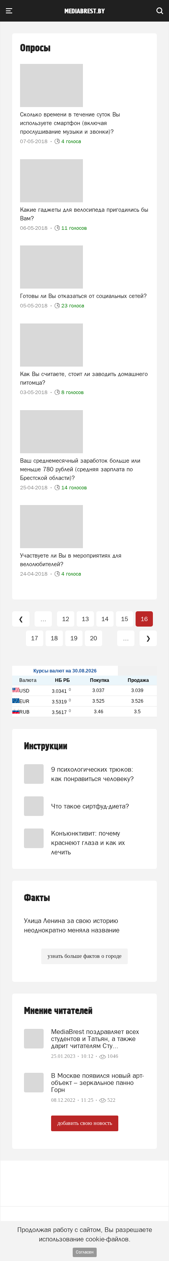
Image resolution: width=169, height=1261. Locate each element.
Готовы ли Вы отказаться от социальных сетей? (83, 296)
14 (104, 619)
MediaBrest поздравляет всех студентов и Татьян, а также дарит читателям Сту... (95, 1038)
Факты (37, 898)
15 (124, 619)
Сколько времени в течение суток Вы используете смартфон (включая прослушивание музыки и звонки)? (70, 123)
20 (93, 638)
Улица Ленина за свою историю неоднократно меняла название (71, 925)
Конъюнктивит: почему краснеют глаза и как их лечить (88, 842)
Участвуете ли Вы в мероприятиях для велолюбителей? (70, 559)
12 (65, 619)
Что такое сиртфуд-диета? (90, 806)
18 (54, 638)
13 (85, 619)
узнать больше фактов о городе (84, 956)
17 (34, 638)
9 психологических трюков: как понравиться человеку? (92, 774)
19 (73, 638)
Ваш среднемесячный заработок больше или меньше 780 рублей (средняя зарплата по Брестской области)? (80, 469)
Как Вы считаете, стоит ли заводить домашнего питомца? (84, 378)
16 (144, 619)
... (43, 619)
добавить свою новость (84, 1123)
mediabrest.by (84, 11)
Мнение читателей (58, 1011)
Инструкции (45, 746)
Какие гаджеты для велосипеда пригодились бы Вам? (84, 214)
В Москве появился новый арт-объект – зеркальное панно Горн (97, 1082)
